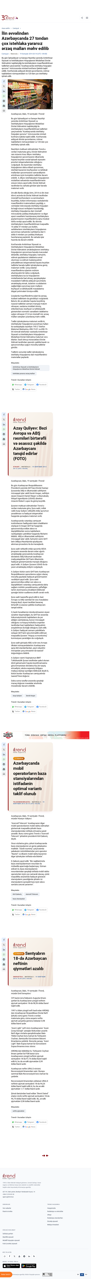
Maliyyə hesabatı (53, 1225)
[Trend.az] (10, 17)
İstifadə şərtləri (8, 1234)
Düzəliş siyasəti (52, 1221)
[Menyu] (87, 18)
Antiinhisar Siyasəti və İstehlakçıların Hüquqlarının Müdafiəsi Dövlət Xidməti (26, 368)
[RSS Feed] (34, 1256)
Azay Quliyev (17, 696)
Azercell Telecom (32, 894)
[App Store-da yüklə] (11, 1266)
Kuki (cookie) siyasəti (10, 1243)
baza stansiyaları (19, 899)
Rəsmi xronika (7, 1211)
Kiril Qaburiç (17, 894)
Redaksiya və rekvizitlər (55, 1211)
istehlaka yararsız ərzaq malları (24, 373)
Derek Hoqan (30, 696)
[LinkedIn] (29, 1256)
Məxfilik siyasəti (8, 1237)
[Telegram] (24, 1256)
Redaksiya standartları (55, 1218)
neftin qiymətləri (18, 1111)
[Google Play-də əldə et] (28, 1266)
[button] (4, 81)
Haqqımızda (51, 1208)
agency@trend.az (8, 1197)
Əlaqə (49, 1215)
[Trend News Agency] (9, 1176)
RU (86, 1274)
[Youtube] (19, 1256)
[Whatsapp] (5, 1256)
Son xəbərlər (7, 1208)
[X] (14, 1256)
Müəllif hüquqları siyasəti (11, 1240)
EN (78, 1274)
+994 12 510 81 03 (8, 1194)
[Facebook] (10, 1256)
